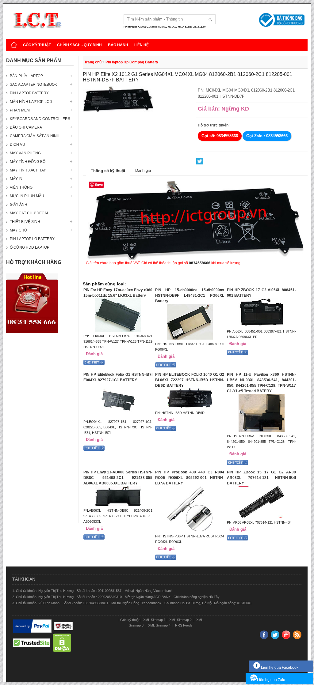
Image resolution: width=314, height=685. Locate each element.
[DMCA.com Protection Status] (62, 643)
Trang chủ (92, 62)
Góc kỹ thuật (37, 45)
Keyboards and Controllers (40, 119)
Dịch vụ (17, 144)
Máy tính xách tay (28, 170)
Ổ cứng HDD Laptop (29, 247)
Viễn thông (21, 187)
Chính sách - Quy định (79, 45)
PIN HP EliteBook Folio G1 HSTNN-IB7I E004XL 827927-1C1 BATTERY (117, 377)
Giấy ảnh (18, 204)
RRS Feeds (183, 625)
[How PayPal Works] (32, 626)
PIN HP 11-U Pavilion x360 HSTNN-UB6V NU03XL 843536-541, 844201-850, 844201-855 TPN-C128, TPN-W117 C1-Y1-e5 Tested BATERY (261, 382)
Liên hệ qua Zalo (271, 680)
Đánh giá (143, 170)
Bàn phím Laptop (26, 76)
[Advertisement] (39, 431)
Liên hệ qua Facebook (279, 667)
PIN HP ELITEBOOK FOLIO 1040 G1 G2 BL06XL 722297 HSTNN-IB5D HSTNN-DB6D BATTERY (189, 380)
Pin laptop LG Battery (32, 239)
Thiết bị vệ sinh (25, 222)
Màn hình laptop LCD (31, 102)
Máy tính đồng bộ (27, 162)
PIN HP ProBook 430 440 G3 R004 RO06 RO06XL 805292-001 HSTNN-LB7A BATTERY (189, 477)
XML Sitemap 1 (154, 620)
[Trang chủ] (14, 45)
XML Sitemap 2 (180, 620)
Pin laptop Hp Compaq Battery (131, 62)
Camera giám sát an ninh (34, 136)
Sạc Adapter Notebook (33, 84)
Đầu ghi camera (26, 127)
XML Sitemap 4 (159, 625)
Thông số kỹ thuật (108, 170)
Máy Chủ (18, 230)
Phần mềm (20, 110)
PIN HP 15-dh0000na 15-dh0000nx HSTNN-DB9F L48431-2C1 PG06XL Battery (189, 295)
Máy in (16, 179)
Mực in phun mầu (27, 196)
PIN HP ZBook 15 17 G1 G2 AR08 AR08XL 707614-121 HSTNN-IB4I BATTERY (261, 477)
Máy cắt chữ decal (29, 213)
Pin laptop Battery (29, 93)
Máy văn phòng (25, 153)
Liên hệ (141, 45)
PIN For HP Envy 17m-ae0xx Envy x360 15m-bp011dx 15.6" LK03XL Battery (117, 293)
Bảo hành (118, 45)
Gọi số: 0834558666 (219, 136)
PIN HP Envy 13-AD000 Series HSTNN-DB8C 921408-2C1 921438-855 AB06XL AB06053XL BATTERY (117, 477)
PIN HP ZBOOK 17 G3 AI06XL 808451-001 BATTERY (261, 293)
